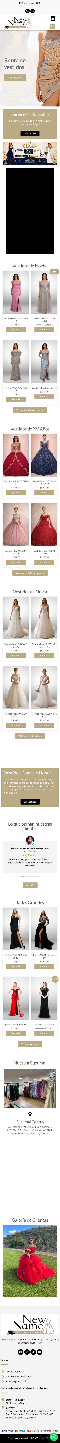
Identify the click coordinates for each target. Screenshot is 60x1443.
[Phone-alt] (27, 11)
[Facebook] (20, 1352)
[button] (53, 18)
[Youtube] (39, 1352)
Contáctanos (15, 77)
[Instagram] (27, 1352)
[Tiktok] (33, 1352)
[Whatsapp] (32, 11)
